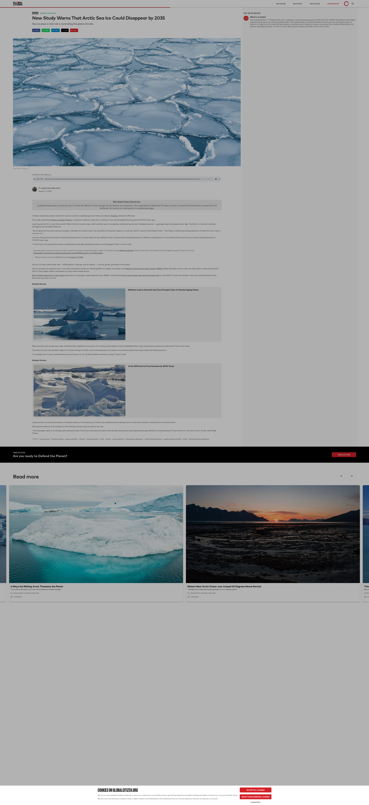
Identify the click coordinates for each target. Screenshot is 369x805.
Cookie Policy (256, 802)
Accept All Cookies (256, 790)
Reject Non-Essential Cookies (255, 797)
